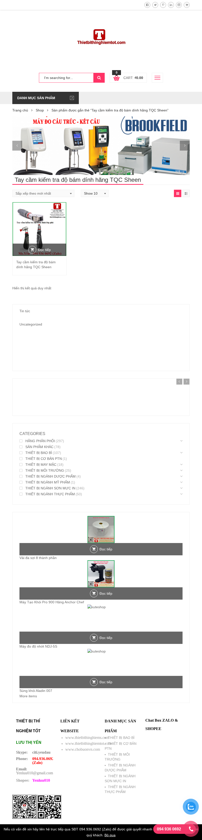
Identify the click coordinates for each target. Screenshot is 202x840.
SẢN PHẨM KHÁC (39, 447)
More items (28, 696)
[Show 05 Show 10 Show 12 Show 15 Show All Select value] (95, 193)
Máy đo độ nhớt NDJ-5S (38, 646)
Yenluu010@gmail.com (34, 773)
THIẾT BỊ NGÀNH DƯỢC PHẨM (50, 476)
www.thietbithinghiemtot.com (88, 743)
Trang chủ (20, 110)
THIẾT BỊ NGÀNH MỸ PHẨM (47, 482)
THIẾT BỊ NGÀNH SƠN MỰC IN (50, 488)
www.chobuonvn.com (82, 749)
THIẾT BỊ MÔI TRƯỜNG (44, 470)
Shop (40, 110)
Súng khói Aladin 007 (35, 691)
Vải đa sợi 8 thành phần (38, 558)
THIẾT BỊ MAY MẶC (40, 465)
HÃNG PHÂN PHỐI (40, 441)
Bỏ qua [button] (110, 835)
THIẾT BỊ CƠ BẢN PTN (43, 459)
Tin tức (24, 311)
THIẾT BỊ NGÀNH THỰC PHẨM (50, 494)
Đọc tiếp (44, 250)
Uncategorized (30, 324)
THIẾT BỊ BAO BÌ (38, 453)
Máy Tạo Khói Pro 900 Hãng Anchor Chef (51, 602)
